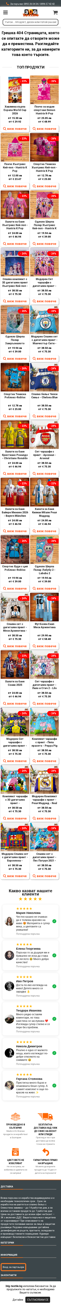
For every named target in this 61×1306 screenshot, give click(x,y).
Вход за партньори (13, 1267)
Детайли (18, 1299)
